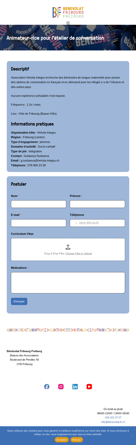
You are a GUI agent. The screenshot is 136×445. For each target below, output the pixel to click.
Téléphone (77, 214)
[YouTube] (89, 386)
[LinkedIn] (75, 386)
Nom (15, 195)
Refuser (76, 439)
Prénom (76, 195)
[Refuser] (131, 435)
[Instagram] (61, 386)
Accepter (61, 439)
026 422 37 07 (113, 417)
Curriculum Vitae (22, 233)
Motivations (19, 267)
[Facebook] (46, 386)
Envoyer (19, 301)
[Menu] (68, 23)
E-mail (16, 214)
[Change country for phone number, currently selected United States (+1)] (74, 223)
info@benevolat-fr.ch (113, 422)
